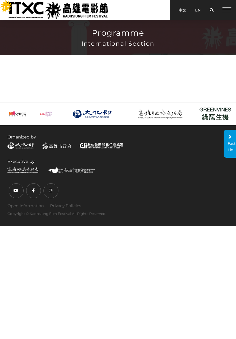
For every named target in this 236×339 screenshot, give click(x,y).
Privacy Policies (65, 205)
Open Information (25, 205)
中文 (182, 10)
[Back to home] (57, 10)
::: (2, 3)
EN (198, 10)
